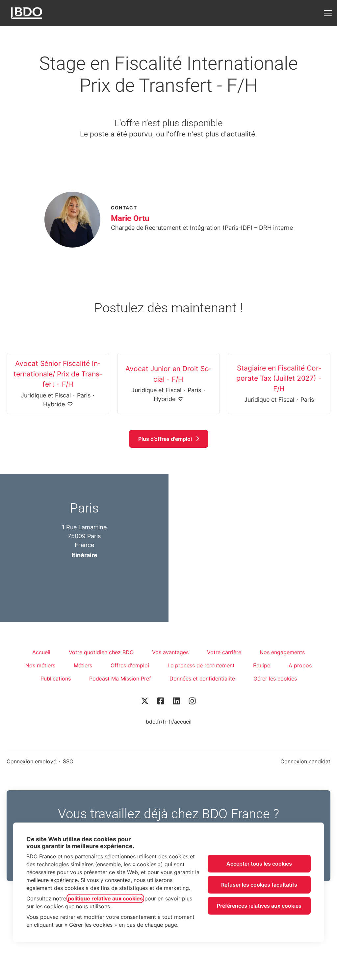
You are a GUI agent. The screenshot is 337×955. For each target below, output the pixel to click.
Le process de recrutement (201, 665)
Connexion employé (31, 761)
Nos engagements (282, 652)
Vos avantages (170, 652)
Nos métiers (40, 665)
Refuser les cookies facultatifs (259, 884)
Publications (55, 678)
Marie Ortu (130, 218)
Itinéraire (84, 555)
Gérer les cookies (275, 678)
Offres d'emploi (130, 665)
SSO (68, 761)
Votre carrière (224, 652)
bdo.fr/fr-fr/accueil (169, 721)
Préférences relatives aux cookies (259, 905)
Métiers (83, 665)
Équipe (261, 665)
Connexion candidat (305, 761)
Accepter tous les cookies (259, 863)
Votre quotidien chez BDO (101, 652)
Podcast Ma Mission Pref (120, 678)
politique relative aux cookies (105, 898)
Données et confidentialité (202, 678)
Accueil (41, 652)
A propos (300, 665)
